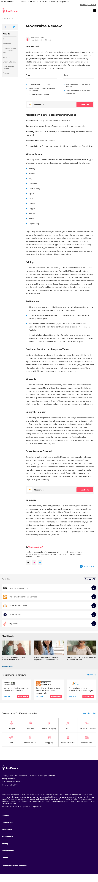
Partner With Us (8, 850)
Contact (5, 857)
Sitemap (5, 843)
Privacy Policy (7, 836)
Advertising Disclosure (88, 5)
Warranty (6, 57)
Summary (6, 73)
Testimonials (7, 44)
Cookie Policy (7, 822)
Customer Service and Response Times (9, 50)
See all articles (7, 666)
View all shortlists (89, 713)
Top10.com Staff (37, 38)
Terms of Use (7, 829)
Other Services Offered (8, 67)
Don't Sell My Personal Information (14, 865)
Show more (91, 675)
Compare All (90, 579)
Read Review (23, 696)
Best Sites (6, 579)
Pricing (5, 39)
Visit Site (85, 104)
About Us (5, 815)
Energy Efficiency (9, 62)
